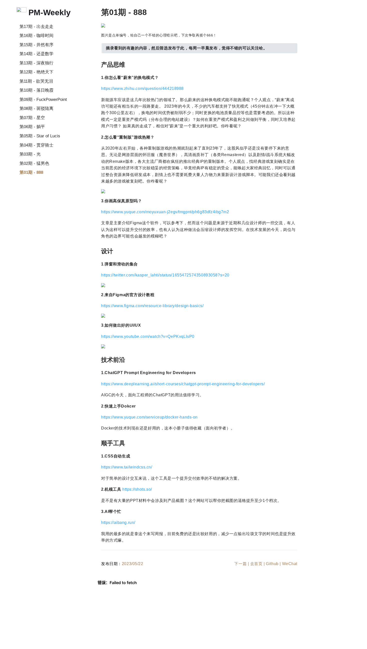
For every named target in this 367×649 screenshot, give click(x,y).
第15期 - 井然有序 (36, 44)
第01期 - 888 (31, 172)
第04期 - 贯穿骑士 (36, 145)
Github (272, 564)
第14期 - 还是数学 (36, 53)
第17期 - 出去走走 (36, 26)
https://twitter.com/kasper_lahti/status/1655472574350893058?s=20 (165, 275)
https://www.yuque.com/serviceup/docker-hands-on (149, 417)
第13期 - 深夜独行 (36, 62)
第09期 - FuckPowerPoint (43, 99)
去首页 (256, 564)
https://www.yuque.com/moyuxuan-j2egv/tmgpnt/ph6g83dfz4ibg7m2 (165, 212)
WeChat (289, 564)
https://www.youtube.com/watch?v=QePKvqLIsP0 (147, 336)
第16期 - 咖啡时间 (36, 35)
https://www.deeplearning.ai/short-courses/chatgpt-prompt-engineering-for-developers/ (183, 384)
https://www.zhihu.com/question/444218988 (142, 88)
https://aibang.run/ (118, 522)
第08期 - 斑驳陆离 (36, 108)
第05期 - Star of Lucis (39, 135)
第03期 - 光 (30, 154)
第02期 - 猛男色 (34, 163)
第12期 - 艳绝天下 (36, 71)
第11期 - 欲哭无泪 (36, 81)
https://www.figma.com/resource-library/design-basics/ (152, 306)
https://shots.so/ (137, 489)
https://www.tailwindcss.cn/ (126, 467)
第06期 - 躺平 (32, 126)
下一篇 (240, 564)
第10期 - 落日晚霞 (36, 90)
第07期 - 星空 (32, 117)
